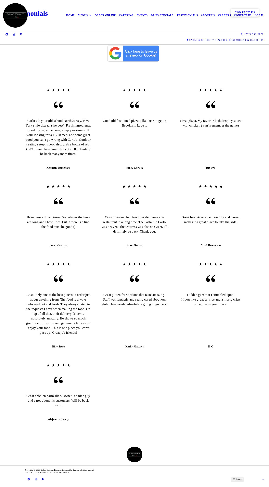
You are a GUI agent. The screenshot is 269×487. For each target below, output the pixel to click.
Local (259, 15)
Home (70, 15)
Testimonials (187, 15)
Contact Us (242, 15)
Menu (239, 479)
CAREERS (224, 15)
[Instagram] (14, 34)
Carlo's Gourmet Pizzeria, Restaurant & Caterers (226, 40)
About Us (208, 15)
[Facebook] (6, 34)
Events (142, 15)
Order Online (105, 15)
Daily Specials (162, 15)
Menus (83, 15)
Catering (126, 15)
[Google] (21, 34)
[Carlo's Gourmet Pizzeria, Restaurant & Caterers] (15, 15)
